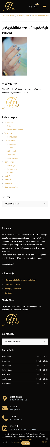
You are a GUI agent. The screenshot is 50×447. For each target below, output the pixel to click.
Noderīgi (11, 165)
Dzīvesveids (9, 140)
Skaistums (10, 16)
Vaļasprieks (12, 151)
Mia (3, 16)
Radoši (10, 172)
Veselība (8, 133)
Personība (11, 144)
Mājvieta (8, 183)
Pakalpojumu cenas (12, 288)
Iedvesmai (9, 162)
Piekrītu (25, 443)
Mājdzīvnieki (12, 158)
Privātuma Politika (25, 439)
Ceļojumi (11, 154)
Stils (9, 126)
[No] (47, 439)
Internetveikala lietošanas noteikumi (20, 280)
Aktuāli (7, 176)
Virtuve (7, 179)
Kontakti (8, 293)
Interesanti (12, 169)
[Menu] (44, 6)
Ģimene (10, 147)
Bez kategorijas (11, 187)
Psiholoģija (12, 136)
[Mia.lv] (9, 6)
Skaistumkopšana (22, 16)
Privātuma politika (12, 284)
